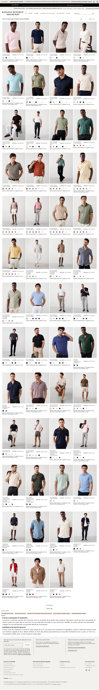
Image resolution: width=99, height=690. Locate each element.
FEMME (30, 13)
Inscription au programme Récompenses (41, 667)
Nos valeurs (62, 665)
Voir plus (3, 615)
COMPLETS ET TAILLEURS (47, 13)
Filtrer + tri (91, 19)
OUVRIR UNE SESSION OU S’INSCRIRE (79, 1)
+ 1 (42, 102)
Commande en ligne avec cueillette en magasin (13, 674)
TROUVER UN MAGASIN (42, 646)
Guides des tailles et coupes (10, 672)
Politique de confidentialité (23, 681)
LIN (26, 13)
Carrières (62, 663)
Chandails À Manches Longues (79, 613)
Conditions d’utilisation (56, 681)
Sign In (73, 5)
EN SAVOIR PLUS (72, 650)
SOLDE (68, 13)
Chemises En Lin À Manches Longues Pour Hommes (39, 613)
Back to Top (50, 608)
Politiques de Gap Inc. (56, 684)
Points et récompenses (38, 663)
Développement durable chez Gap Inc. (68, 667)
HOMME (36, 13)
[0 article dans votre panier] (97, 1)
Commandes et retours (9, 667)
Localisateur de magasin (90, 665)
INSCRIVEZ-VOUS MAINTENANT (76, 647)
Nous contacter (88, 663)
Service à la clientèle (8, 663)
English (10, 678)
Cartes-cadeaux (7, 671)
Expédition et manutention (9, 665)
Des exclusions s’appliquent (92, 8)
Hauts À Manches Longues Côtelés (61, 613)
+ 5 (90, 145)
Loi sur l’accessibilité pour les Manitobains (42, 684)
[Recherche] (93, 13)
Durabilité (64, 681)
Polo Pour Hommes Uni (20, 613)
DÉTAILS (90, 1)
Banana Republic (88, 667)
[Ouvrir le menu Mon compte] (94, 1)
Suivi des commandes (8, 669)
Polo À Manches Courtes (7, 613)
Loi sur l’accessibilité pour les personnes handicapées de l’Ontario (17, 684)
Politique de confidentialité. (24, 654)
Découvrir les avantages (38, 665)
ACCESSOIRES (60, 13)
